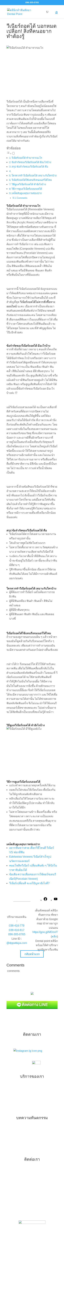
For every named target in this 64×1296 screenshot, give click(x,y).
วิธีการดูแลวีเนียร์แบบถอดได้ (27, 188)
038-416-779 (16, 925)
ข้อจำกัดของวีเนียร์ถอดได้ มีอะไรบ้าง (31, 162)
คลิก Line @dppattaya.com (32, 1212)
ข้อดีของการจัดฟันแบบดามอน (27, 1150)
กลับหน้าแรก (32, 953)
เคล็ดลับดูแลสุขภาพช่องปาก (27, 193)
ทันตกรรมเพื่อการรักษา (23, 1094)
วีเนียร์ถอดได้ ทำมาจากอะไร (27, 157)
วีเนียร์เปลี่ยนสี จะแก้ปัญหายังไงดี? (29, 883)
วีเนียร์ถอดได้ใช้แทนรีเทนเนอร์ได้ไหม (32, 180)
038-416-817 (16, 930)
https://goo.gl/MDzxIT (45, 932)
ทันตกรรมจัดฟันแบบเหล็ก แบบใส (28, 1087)
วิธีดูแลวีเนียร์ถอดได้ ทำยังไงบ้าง (29, 184)
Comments (22, 198)
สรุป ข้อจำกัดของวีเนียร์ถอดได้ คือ (30, 166)
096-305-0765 (16, 934)
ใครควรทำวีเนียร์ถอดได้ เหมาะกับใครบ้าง (34, 175)
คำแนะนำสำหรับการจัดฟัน (25, 1135)
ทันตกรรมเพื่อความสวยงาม (25, 1101)
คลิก (54, 936)
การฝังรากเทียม (18, 1108)
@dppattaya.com (16, 943)
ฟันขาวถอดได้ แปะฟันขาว (24, 1143)
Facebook (35, 1205)
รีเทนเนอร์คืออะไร (20, 1128)
